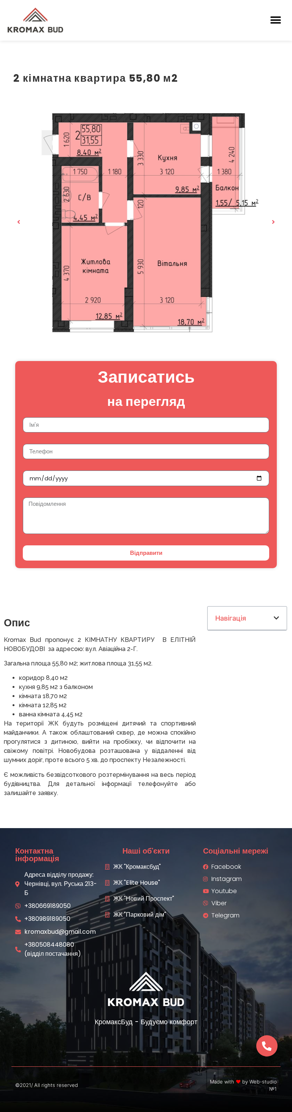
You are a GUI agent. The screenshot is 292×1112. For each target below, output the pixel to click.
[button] (275, 20)
